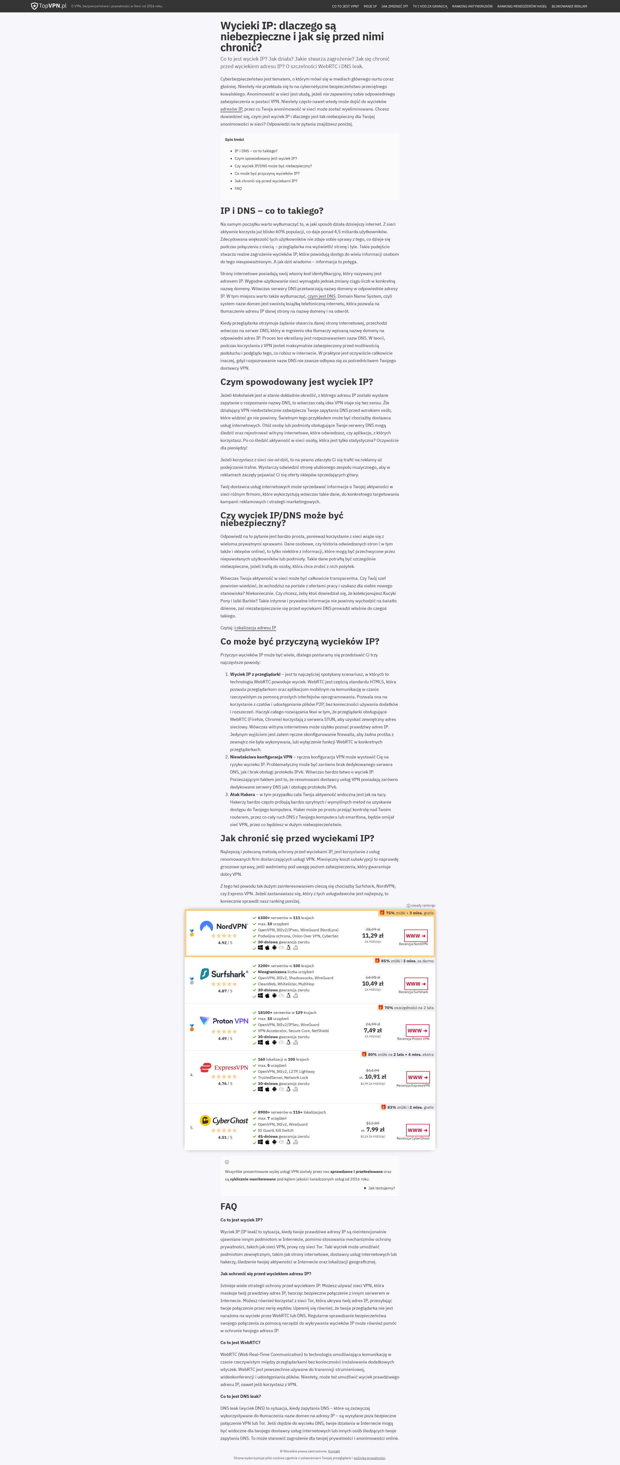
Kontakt (334, 1451)
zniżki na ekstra (401, 1054)
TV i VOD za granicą (430, 6)
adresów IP (231, 109)
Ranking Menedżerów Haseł (522, 6)
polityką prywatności (369, 1458)
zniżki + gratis (410, 912)
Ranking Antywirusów (472, 6)
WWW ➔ (416, 935)
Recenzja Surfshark (413, 992)
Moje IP (370, 6)
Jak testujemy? (381, 1188)
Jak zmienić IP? (394, 6)
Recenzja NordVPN (413, 944)
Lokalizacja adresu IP (255, 627)
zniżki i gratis (411, 1107)
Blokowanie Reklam (569, 6)
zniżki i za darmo (407, 960)
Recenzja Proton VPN (413, 1038)
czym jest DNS (321, 296)
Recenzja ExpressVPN (413, 1085)
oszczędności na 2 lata (409, 1007)
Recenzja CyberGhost (413, 1138)
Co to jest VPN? (345, 6)
